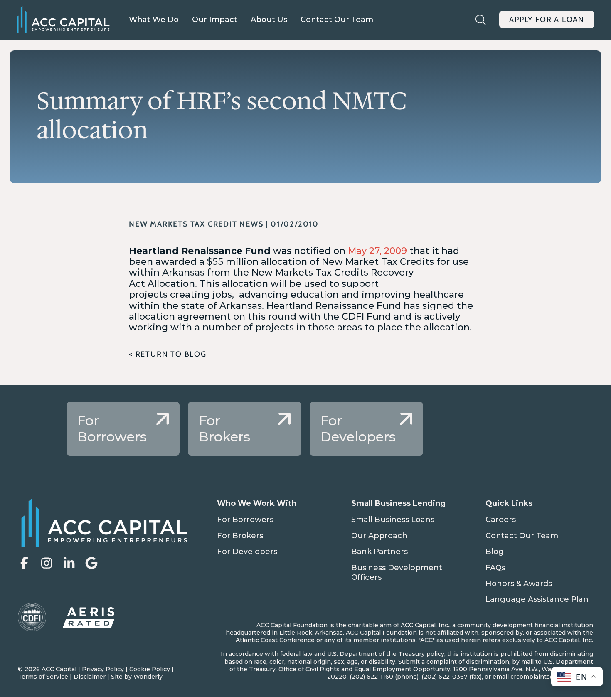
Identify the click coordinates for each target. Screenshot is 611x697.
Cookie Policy (149, 669)
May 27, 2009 (378, 250)
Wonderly (148, 676)
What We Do (154, 19)
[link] (123, 429)
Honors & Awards (518, 583)
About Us (269, 19)
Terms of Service (43, 676)
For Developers (247, 551)
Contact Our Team (337, 19)
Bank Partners (379, 551)
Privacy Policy (103, 669)
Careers (500, 519)
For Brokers (240, 535)
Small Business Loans (392, 519)
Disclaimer (90, 676)
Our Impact (214, 19)
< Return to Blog (168, 354)
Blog (494, 551)
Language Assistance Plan (537, 599)
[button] (24, 563)
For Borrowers (245, 519)
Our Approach (379, 535)
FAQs (495, 567)
